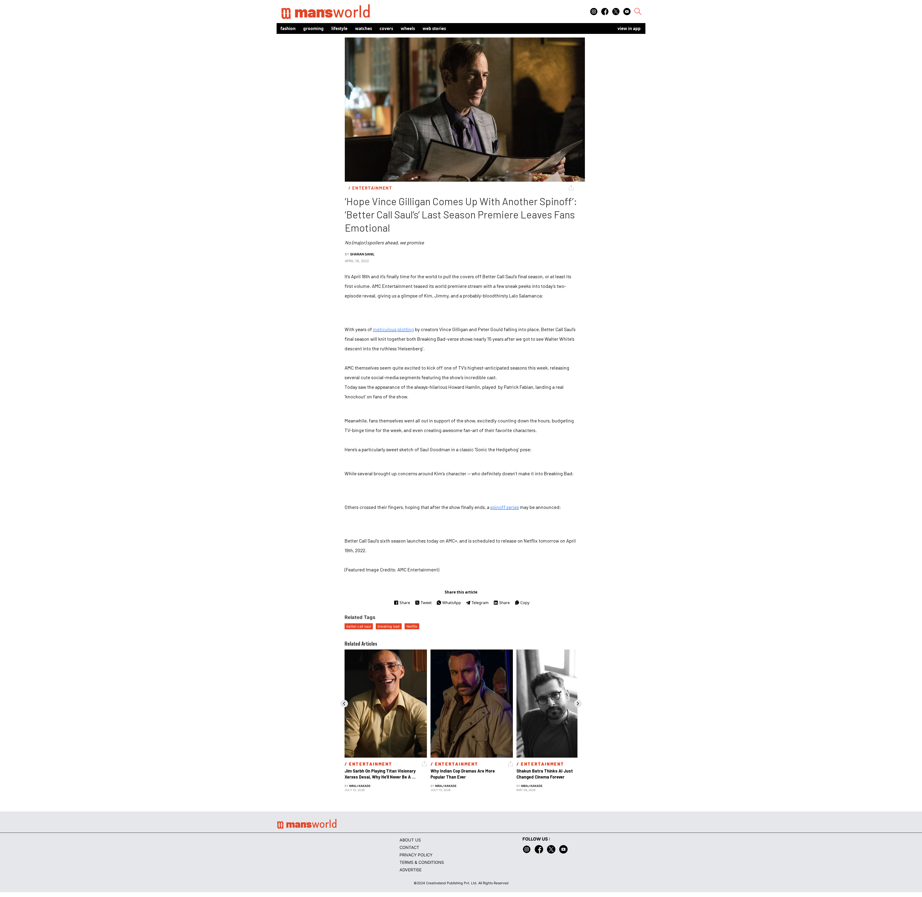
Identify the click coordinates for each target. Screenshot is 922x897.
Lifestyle (339, 28)
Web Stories (434, 28)
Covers (386, 28)
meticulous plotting (393, 329)
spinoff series (504, 507)
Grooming (313, 28)
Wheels (408, 28)
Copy (524, 602)
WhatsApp (451, 602)
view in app (629, 28)
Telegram (480, 602)
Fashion (288, 28)
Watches (363, 28)
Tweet (426, 602)
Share (405, 602)
